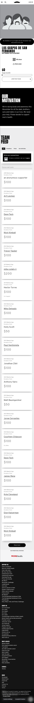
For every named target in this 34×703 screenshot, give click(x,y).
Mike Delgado (10, 309)
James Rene (9, 476)
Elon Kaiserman (11, 513)
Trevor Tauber (10, 251)
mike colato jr (10, 269)
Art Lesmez (9, 196)
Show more (17, 545)
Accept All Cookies (20, 699)
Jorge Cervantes (11, 419)
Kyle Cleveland (11, 495)
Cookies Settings (7, 699)
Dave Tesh (8, 214)
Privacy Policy (6, 696)
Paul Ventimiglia (11, 345)
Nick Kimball (10, 233)
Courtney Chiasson (13, 437)
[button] (2, 2)
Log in (28, 158)
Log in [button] (31, 2)
